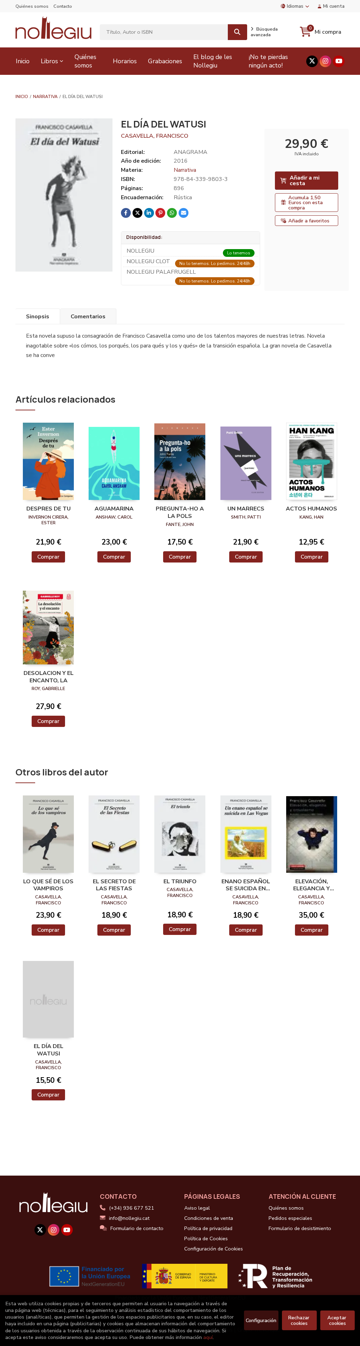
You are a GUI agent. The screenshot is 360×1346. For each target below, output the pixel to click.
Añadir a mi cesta (305, 180)
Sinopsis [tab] (37, 316)
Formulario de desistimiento (300, 1228)
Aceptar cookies (337, 1320)
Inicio (21, 96)
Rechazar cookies (299, 1320)
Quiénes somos (32, 6)
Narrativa (45, 96)
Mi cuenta (334, 6)
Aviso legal (197, 1207)
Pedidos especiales (290, 1218)
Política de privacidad (208, 1228)
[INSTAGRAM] (325, 61)
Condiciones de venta (208, 1218)
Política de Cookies (206, 1238)
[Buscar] (237, 32)
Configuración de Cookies (213, 1248)
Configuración (261, 1320)
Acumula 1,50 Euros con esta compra (305, 202)
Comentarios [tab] (88, 316)
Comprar (48, 557)
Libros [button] (49, 61)
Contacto (62, 6)
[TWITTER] (312, 61)
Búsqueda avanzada (264, 32)
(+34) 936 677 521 (131, 1207)
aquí (208, 1337)
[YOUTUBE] (339, 61)
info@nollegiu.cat (129, 1218)
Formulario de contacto (136, 1228)
